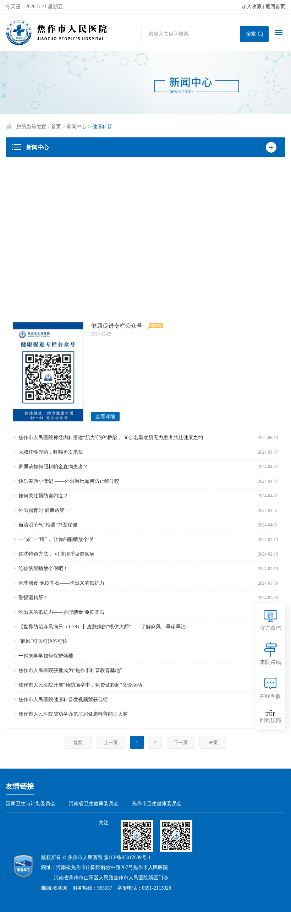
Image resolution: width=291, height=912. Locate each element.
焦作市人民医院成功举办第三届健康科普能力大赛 (73, 714)
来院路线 (270, 662)
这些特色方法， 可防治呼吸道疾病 (56, 554)
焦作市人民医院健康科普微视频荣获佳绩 (63, 699)
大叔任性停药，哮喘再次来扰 (50, 452)
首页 (56, 126)
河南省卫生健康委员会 (94, 803)
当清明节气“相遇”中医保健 (47, 525)
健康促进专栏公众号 (116, 326)
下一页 (181, 742)
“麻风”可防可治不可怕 (42, 641)
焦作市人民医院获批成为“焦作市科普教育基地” (70, 670)
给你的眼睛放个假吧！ (43, 568)
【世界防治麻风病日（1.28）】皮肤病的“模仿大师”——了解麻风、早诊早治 (102, 626)
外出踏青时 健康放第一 (44, 510)
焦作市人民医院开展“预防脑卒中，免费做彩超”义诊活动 (80, 685)
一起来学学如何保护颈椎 (45, 656)
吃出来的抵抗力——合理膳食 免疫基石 (61, 612)
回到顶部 (270, 717)
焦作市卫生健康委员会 (157, 803)
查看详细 (105, 416)
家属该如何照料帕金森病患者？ (53, 466)
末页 (213, 742)
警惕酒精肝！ (33, 597)
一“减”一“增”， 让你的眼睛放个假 (55, 539)
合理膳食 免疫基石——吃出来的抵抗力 (61, 583)
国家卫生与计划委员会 (30, 803)
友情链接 (20, 786)
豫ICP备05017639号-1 (127, 857)
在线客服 (270, 696)
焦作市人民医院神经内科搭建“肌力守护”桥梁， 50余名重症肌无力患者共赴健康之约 (110, 437)
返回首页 (275, 6)
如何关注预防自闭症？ (43, 495)
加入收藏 (252, 6)
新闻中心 (77, 126)
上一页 (111, 742)
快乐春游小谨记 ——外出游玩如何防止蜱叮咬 (68, 481)
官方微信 (270, 628)
